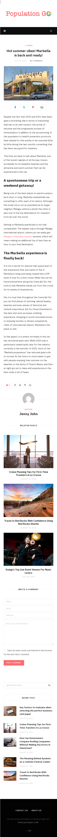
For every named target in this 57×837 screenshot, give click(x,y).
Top (29, 831)
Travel (29, 45)
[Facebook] (15, 107)
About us (36, 810)
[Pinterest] (33, 107)
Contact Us (21, 810)
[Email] (41, 107)
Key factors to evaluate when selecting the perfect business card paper (36, 710)
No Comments (36, 61)
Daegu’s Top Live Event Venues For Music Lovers (28, 571)
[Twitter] (24, 107)
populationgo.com (28, 822)
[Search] (51, 31)
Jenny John (28, 414)
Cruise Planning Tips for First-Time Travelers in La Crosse (28, 473)
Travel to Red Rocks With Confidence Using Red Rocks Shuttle (28, 522)
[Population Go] (28, 13)
